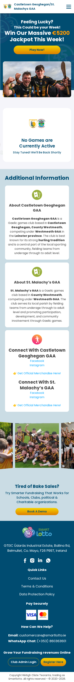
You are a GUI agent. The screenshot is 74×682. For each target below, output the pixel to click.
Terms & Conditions (37, 586)
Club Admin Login (23, 662)
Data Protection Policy (37, 594)
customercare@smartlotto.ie (42, 635)
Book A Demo (37, 511)
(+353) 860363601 (51, 641)
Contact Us (37, 578)
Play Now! (37, 50)
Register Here (53, 662)
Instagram (37, 365)
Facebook (37, 361)
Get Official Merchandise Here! (39, 373)
